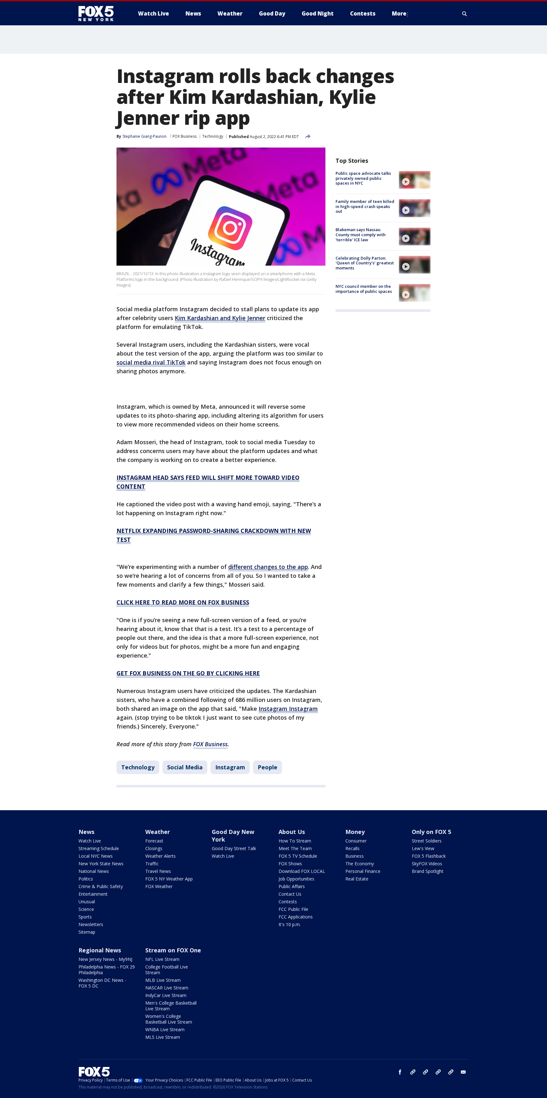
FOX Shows (290, 864)
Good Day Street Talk (234, 848)
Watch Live (90, 841)
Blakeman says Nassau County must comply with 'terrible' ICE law (361, 235)
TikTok (425, 1072)
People (267, 767)
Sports (85, 917)
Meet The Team (295, 848)
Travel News (158, 871)
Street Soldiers (427, 841)
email (463, 1072)
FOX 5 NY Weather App (169, 879)
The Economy (359, 864)
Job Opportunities (296, 879)
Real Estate (356, 879)
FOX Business (185, 136)
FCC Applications (296, 917)
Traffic (152, 864)
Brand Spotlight (427, 871)
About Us (292, 832)
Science (86, 909)
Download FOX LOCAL (302, 871)
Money (355, 832)
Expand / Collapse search (464, 13)
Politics (86, 879)
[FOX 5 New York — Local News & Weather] (99, 13)
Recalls (352, 848)
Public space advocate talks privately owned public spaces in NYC (363, 178)
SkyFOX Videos (427, 864)
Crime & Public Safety (101, 886)
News (86, 832)
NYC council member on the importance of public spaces (364, 288)
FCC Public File (293, 909)
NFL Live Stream (162, 959)
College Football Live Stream (166, 969)
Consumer (356, 841)
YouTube (438, 1072)
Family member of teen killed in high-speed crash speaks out (365, 206)
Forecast (154, 841)
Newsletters (91, 924)
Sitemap (87, 932)
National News (94, 871)
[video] (415, 180)
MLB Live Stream (163, 980)
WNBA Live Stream (165, 1029)
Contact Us (290, 894)
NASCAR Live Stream (166, 988)
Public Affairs (292, 886)
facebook (400, 1072)
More (399, 13)
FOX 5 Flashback (429, 856)
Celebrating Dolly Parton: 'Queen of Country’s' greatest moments (365, 263)
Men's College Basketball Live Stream (171, 1006)
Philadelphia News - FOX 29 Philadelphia (107, 969)
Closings (153, 848)
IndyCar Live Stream (165, 995)
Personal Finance (362, 871)
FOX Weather (159, 886)
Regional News (100, 950)
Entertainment (93, 894)
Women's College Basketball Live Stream (168, 1019)
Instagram (230, 767)
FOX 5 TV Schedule (298, 856)
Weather (157, 832)
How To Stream (295, 841)
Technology (212, 136)
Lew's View (423, 848)
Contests (288, 902)
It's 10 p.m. (290, 924)
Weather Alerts (160, 856)
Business (354, 856)
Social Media (185, 767)
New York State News (101, 864)
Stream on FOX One (173, 950)
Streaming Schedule (99, 848)
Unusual (87, 902)
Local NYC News (96, 856)
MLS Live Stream (162, 1037)
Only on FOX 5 (431, 832)
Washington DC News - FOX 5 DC (102, 983)
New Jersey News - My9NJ (105, 959)
